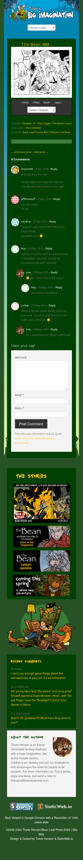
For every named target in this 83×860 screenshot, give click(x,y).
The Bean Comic (62, 123)
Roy (23, 248)
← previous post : (21, 152)
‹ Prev (35, 102)
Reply (54, 169)
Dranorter (27, 169)
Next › (47, 102)
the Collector (33, 128)
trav (28, 272)
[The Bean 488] (41, 49)
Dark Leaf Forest (33, 132)
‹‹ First (24, 102)
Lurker (25, 305)
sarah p (26, 221)
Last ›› (58, 102)
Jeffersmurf (28, 199)
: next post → (40, 152)
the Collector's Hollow (57, 132)
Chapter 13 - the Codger (36, 123)
